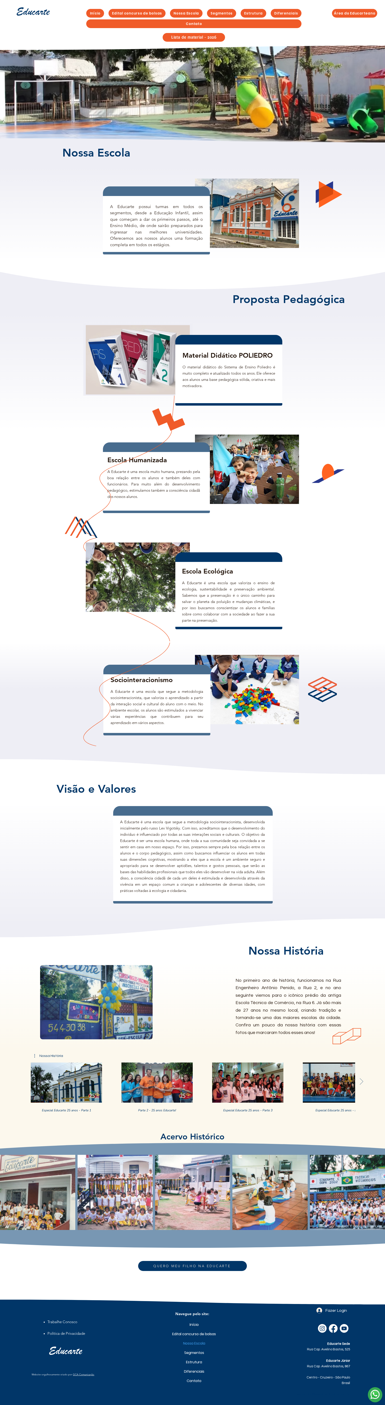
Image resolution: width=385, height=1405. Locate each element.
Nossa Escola (194, 1343)
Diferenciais (194, 1371)
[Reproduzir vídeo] (66, 1082)
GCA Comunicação (83, 1374)
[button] (221, 13)
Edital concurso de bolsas (194, 1334)
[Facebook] (333, 1328)
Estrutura (194, 1362)
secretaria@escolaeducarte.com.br (323, 1394)
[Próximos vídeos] (361, 1082)
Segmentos (194, 1352)
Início (194, 1324)
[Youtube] (344, 1328)
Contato (194, 1380)
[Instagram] (322, 1328)
